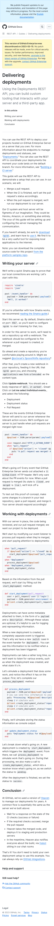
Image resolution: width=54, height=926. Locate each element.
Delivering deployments (39, 33)
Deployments (10, 156)
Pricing (5, 915)
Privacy (35, 912)
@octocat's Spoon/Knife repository (31, 358)
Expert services (18, 915)
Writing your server (18, 263)
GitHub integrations (34, 859)
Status (44, 912)
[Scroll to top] (48, 920)
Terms (26, 912)
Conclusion (11, 790)
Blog (30, 915)
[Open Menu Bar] (49, 26)
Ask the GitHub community (17, 883)
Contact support (13, 887)
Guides (22, 33)
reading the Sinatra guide (33, 313)
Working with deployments (24, 514)
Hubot (42, 843)
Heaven (45, 797)
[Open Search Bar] (42, 26)
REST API (11, 33)
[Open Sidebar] (3, 33)
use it (33, 235)
